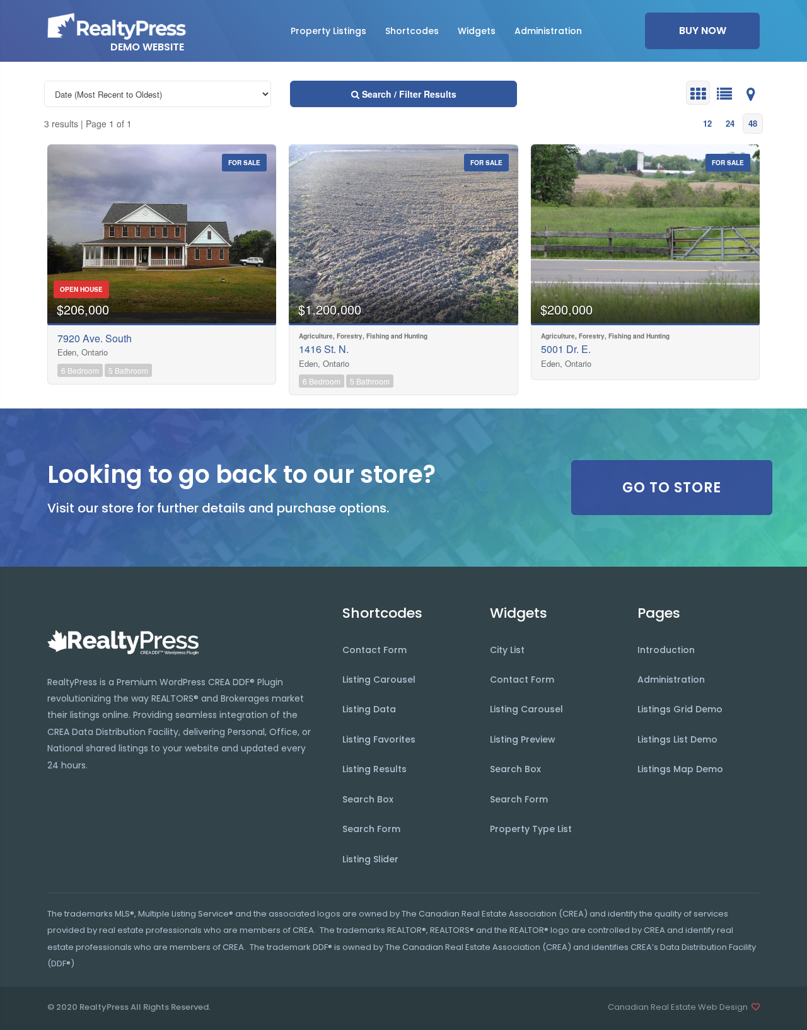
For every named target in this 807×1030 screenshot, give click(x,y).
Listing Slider (370, 859)
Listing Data (369, 709)
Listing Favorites (378, 739)
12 (707, 123)
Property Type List (531, 829)
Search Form (371, 829)
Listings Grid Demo (680, 709)
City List (507, 650)
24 (730, 123)
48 (752, 123)
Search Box (367, 799)
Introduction (666, 650)
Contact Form (374, 650)
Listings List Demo (677, 739)
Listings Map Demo (680, 769)
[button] (328, 31)
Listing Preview (522, 739)
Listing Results (374, 769)
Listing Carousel (378, 679)
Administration (671, 679)
